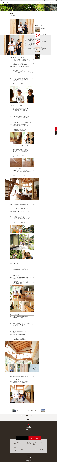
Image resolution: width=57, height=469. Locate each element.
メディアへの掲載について (37, 415)
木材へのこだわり (28, 442)
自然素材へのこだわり (15, 444)
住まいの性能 (31, 2)
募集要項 (14, 451)
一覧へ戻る (28, 410)
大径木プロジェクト (44, 21)
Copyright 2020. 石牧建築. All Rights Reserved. (28, 460)
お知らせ (42, 2)
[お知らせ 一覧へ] (42, 25)
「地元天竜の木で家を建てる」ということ (28, 443)
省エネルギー (34, 444)
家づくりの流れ (14, 447)
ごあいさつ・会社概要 (41, 443)
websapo (28, 461)
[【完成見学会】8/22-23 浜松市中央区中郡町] (37, 29)
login (56, 0)
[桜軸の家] (22, 26)
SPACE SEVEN (40, 444)
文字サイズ (42, 0)
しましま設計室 (14, 446)
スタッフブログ (31, 415)
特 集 (40, 2)
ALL (17, 415)
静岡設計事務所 (37, 21)
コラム (27, 415)
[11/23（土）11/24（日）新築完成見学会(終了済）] (37, 56)
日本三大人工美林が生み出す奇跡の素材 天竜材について (43, 49)
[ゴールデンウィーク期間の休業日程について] (37, 36)
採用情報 (15, 449)
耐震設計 (33, 443)
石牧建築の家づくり (26, 2)
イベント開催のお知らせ (22, 415)
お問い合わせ (45, 2)
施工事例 (34, 2)
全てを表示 (28, 419)
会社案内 (37, 2)
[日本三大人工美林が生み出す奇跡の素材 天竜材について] (37, 49)
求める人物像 (14, 450)
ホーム (22, 2)
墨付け (40, 21)
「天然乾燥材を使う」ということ (28, 445)
